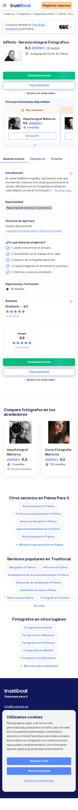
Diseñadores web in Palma (38, 590)
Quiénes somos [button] (13, 159)
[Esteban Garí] (71, 123)
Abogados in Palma (22, 567)
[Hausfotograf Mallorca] (14, 123)
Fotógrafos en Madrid (38, 650)
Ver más (39, 606)
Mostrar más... (64, 190)
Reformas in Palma (20, 598)
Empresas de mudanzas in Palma (38, 582)
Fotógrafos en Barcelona (38, 658)
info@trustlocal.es (16, 707)
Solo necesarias (39, 771)
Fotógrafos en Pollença (38, 643)
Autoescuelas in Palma (38, 506)
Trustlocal (8, 14)
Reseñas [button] (56, 159)
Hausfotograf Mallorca (39, 119)
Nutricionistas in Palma (38, 536)
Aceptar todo (39, 761)
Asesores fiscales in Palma (38, 521)
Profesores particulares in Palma (38, 514)
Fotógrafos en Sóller (38, 627)
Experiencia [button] (37, 159)
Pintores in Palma (55, 567)
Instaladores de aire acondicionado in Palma (38, 575)
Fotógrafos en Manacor (38, 635)
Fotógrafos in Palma (55, 598)
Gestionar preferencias (39, 780)
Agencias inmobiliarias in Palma (38, 529)
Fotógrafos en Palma (44, 14)
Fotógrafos (24, 14)
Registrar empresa (56, 5)
